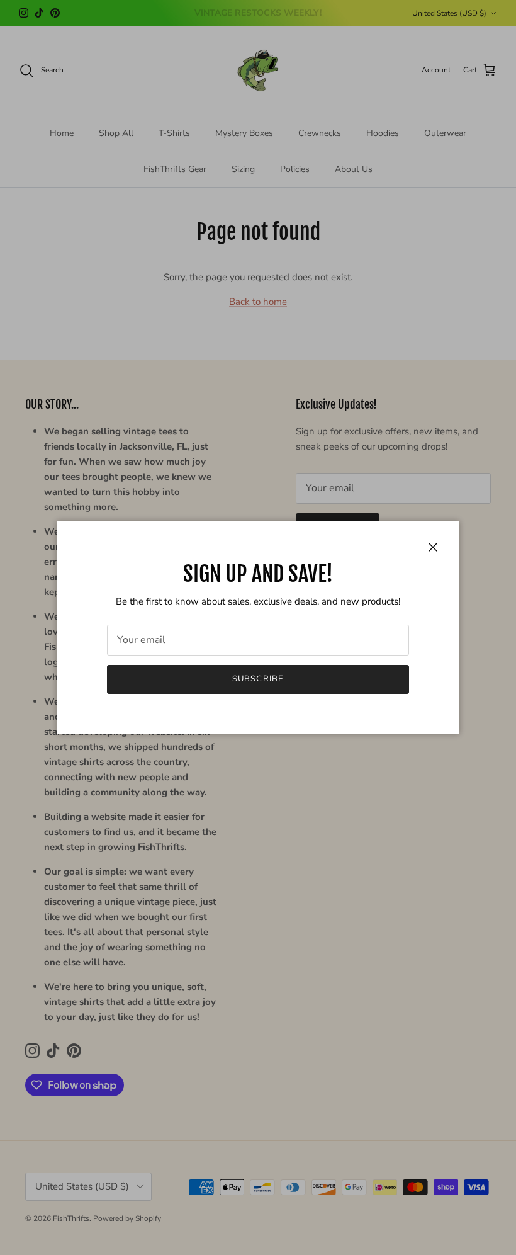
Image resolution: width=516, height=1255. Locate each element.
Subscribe (257, 678)
